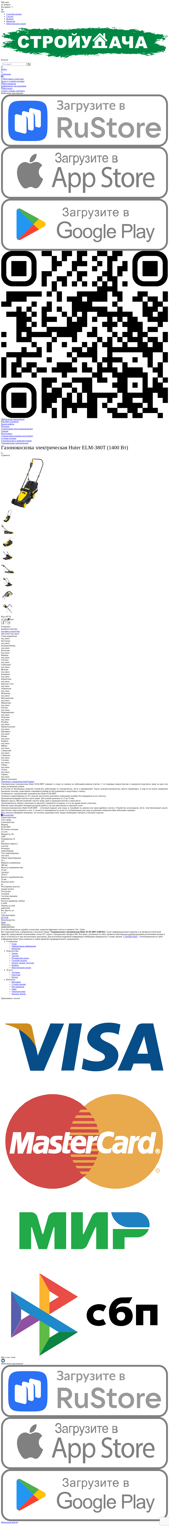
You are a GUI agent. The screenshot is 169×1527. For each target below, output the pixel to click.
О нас (14, 944)
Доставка (16, 972)
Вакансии (10, 21)
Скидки (9, 16)
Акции (15, 953)
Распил (15, 977)
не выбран (5, 4)
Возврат (10, 19)
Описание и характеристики (14, 781)
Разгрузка (16, 975)
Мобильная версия (9, 1522)
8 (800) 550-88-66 (10, 422)
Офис (14, 989)
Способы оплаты (14, 14)
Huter (3, 922)
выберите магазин (9, 629)
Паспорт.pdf (8, 815)
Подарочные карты (20, 958)
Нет (2, 12)
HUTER (4, 917)
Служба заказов (19, 984)
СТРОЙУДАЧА (130, 936)
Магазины (16, 982)
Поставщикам (18, 987)
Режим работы (7, 424)
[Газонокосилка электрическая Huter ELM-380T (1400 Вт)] (84, 516)
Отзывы (30, 781)
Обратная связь (18, 991)
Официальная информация (24, 946)
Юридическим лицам (16, 24)
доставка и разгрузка (10, 631)
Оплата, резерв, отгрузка (23, 963)
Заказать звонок (19, 994)
